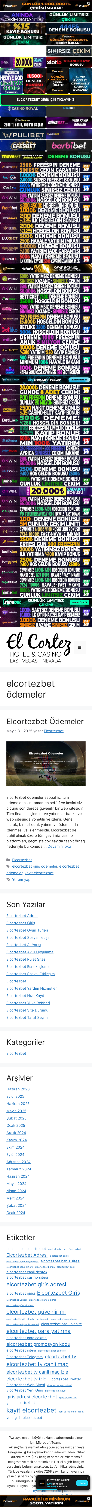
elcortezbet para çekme (26, 1338)
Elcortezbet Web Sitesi (25, 1385)
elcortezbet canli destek (26, 1272)
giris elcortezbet (68, 1397)
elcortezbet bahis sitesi (60, 1261)
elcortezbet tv (60, 1356)
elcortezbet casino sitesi (27, 1277)
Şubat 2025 (16, 1118)
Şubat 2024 (16, 1205)
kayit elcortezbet (39, 873)
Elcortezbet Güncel (16, 1299)
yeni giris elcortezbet (24, 1417)
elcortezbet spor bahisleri (52, 1350)
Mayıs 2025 (16, 1111)
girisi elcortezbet (20, 1403)
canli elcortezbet (57, 1249)
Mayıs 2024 (16, 1184)
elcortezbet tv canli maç (37, 1364)
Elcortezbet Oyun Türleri (27, 930)
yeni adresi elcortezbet (71, 1411)
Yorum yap (21, 879)
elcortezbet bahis (59, 1255)
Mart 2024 (15, 1198)
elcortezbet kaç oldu (38, 1319)
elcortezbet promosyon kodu (38, 1344)
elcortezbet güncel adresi (20, 1305)
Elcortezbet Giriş (20, 923)
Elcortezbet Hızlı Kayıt (25, 996)
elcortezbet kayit (15, 1319)
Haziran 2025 (18, 1104)
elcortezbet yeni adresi (59, 1385)
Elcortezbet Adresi (22, 916)
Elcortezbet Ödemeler (45, 721)
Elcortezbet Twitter (65, 1379)
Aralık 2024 (16, 1133)
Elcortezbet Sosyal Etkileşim (30, 974)
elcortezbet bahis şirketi (19, 1267)
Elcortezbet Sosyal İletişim (29, 937)
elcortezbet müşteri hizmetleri (22, 1324)
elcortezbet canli (66, 1267)
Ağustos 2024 (18, 1162)
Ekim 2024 (15, 1147)
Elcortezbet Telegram (24, 1357)
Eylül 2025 (15, 1096)
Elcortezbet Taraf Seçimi (27, 1017)
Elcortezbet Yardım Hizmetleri (32, 988)
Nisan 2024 (16, 1191)
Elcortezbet (22, 860)
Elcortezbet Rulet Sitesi (26, 959)
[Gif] (46, 268)
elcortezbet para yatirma (38, 1331)
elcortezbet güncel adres (42, 1299)
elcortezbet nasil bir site (61, 1324)
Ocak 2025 (15, 1125)
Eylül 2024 (15, 1154)
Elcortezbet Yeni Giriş (24, 1390)
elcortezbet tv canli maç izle (37, 1372)
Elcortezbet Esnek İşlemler (29, 966)
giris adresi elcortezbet (31, 1396)
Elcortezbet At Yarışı (23, 945)
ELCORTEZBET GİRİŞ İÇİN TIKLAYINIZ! (46, 100)
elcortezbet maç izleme (64, 1319)
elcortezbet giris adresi (36, 1284)
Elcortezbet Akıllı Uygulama (29, 952)
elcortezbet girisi (20, 1293)
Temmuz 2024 (18, 1169)
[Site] (46, 167)
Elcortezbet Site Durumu (27, 1010)
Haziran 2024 (18, 1176)
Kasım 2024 (16, 1140)
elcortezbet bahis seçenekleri (22, 1261)
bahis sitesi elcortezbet (26, 1249)
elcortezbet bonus (45, 1267)
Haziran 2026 (18, 1089)
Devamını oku (59, 846)
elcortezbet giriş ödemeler (34, 866)
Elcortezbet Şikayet (55, 1390)
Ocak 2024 (15, 1213)
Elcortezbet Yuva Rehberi (28, 1003)
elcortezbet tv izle (26, 1378)
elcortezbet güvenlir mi (36, 1311)
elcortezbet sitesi (21, 1350)
